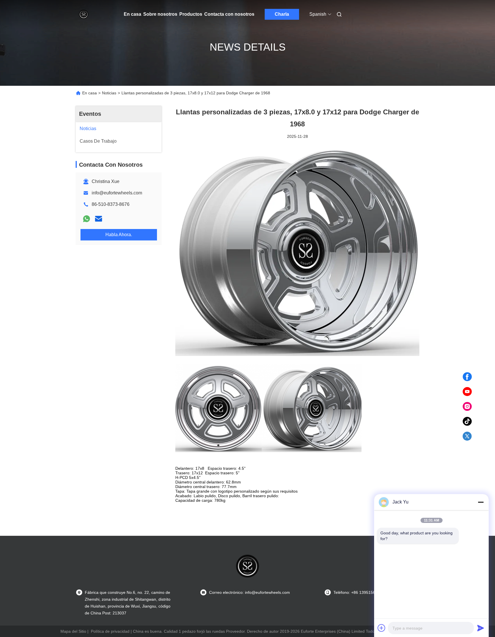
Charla (282, 14)
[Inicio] (83, 14)
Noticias (109, 93)
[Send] (480, 628)
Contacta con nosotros (229, 14)
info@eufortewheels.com (117, 192)
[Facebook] (467, 377)
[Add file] (382, 628)
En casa (132, 14)
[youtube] (467, 392)
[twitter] (467, 436)
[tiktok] (467, 421)
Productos (190, 14)
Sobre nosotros (160, 14)
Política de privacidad (110, 631)
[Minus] (480, 502)
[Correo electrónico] (98, 218)
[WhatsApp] (86, 218)
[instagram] (467, 406)
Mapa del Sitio (73, 631)
